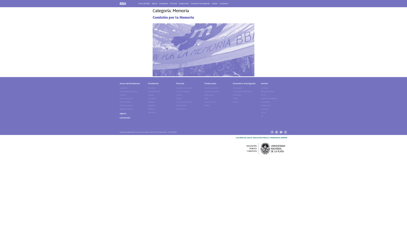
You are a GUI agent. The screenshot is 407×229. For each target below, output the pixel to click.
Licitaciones (224, 4)
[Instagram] (285, 132)
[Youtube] (281, 132)
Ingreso (154, 4)
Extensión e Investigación (200, 4)
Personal (173, 4)
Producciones (184, 4)
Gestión (214, 4)
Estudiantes (164, 4)
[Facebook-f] (272, 132)
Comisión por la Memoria (173, 17)
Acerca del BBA (144, 4)
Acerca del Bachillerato (130, 83)
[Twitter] (276, 132)
